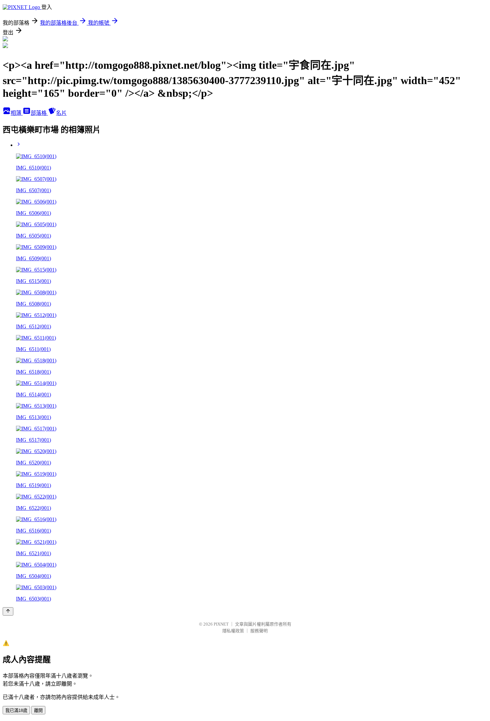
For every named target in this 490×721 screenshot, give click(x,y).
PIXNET (221, 624)
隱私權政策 (233, 630)
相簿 (17, 113)
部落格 (39, 113)
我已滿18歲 (16, 710)
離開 (38, 710)
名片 (61, 113)
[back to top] (8, 611)
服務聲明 (259, 630)
